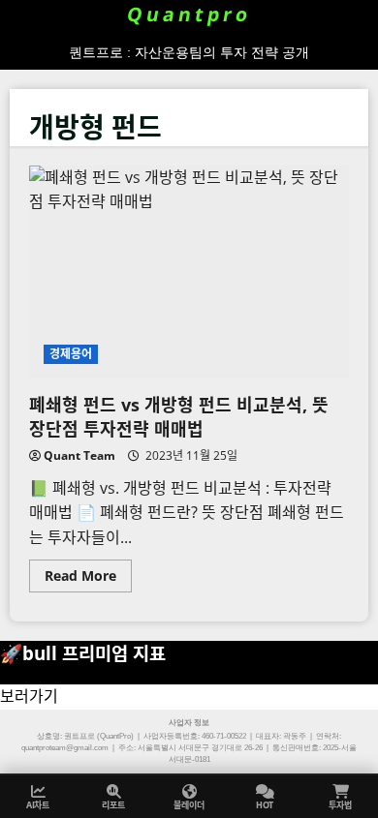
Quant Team (79, 455)
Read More (88, 578)
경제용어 (70, 354)
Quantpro (189, 14)
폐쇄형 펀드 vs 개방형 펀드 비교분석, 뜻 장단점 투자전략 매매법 (189, 272)
